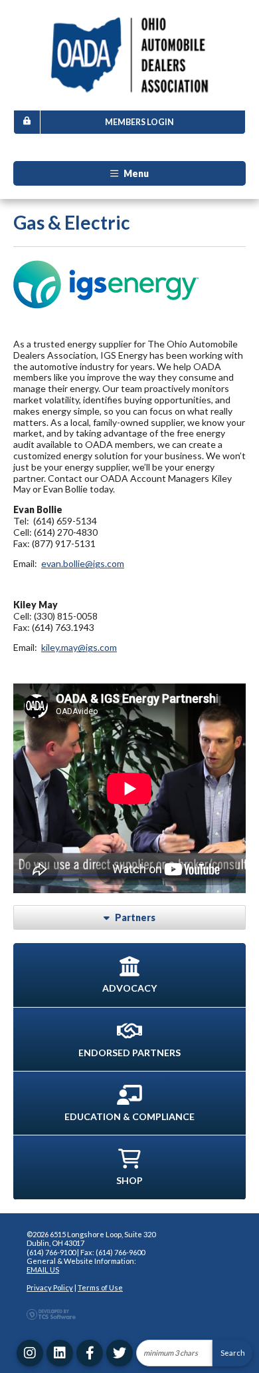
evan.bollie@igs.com (82, 563)
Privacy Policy (50, 1287)
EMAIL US (43, 1269)
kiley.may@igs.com (79, 647)
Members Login (139, 122)
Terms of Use (100, 1287)
